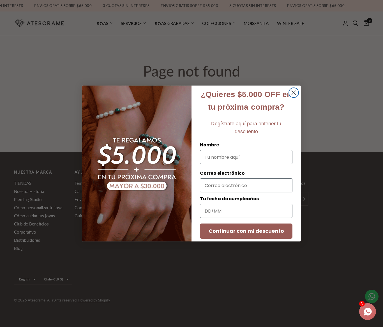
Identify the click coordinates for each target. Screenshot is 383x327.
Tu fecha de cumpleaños (229, 198)
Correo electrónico (222, 173)
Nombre (209, 145)
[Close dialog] (294, 93)
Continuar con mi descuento (246, 230)
